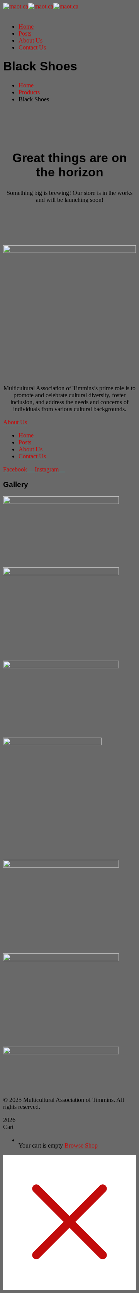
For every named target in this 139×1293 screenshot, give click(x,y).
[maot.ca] (15, 6)
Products (29, 92)
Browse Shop (81, 1145)
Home (26, 85)
